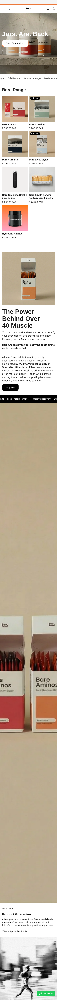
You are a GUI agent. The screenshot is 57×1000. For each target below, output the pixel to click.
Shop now (10, 387)
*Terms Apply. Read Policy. (15, 931)
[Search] (9, 9)
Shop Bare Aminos (15, 43)
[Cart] (54, 9)
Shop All (23, 52)
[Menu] (3, 9)
